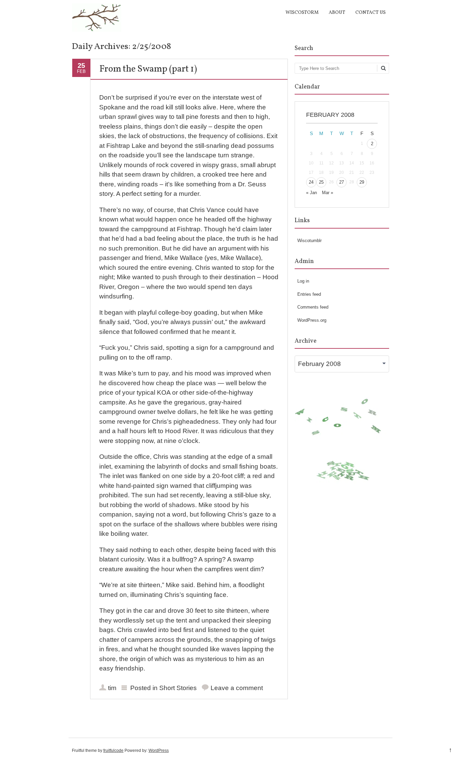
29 (361, 182)
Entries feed (309, 294)
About (337, 12)
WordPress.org (311, 320)
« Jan (311, 192)
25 (321, 182)
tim (112, 687)
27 (341, 182)
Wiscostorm (302, 12)
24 (311, 182)
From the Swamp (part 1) (148, 69)
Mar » (327, 192)
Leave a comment (237, 687)
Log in (303, 281)
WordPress (158, 750)
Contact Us (370, 12)
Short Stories (178, 687)
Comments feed (312, 307)
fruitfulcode (113, 750)
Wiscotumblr (309, 240)
